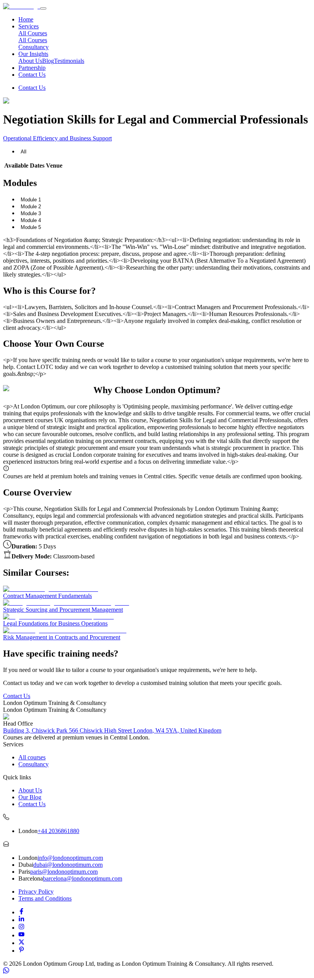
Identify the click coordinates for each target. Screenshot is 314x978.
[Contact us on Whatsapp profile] (6, 971)
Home (25, 19)
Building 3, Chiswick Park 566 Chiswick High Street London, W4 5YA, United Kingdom (112, 730)
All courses (32, 757)
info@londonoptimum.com (70, 858)
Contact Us (32, 74)
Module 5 (31, 227)
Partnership (32, 67)
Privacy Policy (36, 891)
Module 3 (31, 213)
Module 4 (31, 220)
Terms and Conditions (45, 898)
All (23, 152)
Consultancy (33, 47)
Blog (48, 61)
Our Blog (29, 797)
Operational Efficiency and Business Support (57, 138)
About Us (30, 61)
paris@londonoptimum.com (64, 871)
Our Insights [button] (33, 54)
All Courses (32, 40)
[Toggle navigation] (43, 8)
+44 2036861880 (58, 831)
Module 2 (31, 206)
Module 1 (31, 200)
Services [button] (28, 26)
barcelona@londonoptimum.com (82, 878)
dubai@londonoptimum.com (68, 864)
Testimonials (69, 61)
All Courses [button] (32, 33)
